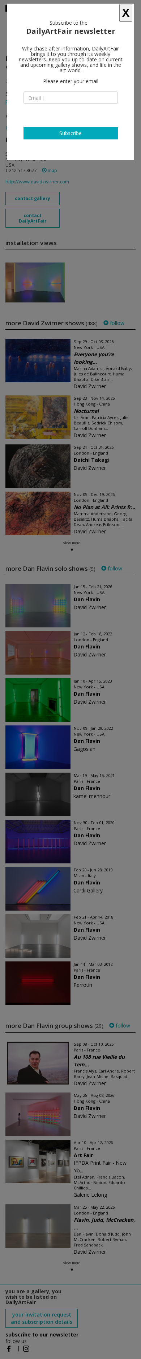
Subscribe (70, 133)
